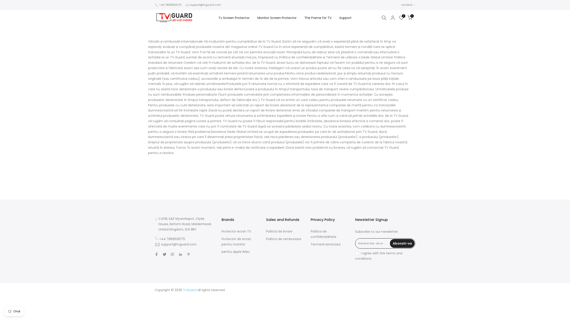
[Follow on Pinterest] (188, 254)
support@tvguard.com (205, 5)
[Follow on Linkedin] (180, 254)
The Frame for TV (318, 18)
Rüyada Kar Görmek (366, 316)
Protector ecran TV (236, 231)
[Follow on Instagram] (172, 254)
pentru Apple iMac (236, 251)
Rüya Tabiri (341, 290)
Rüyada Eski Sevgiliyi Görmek (393, 311)
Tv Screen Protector (234, 18)
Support (345, 18)
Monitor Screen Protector (277, 18)
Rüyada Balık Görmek (399, 316)
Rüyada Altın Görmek (399, 295)
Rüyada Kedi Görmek (366, 306)
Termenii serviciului (325, 244)
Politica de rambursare (283, 239)
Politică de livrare (279, 231)
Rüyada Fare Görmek (399, 306)
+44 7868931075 (170, 5)
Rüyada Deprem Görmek (355, 300)
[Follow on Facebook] (156, 254)
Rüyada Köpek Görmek (352, 311)
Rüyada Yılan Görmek (365, 295)
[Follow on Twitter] (164, 254)
